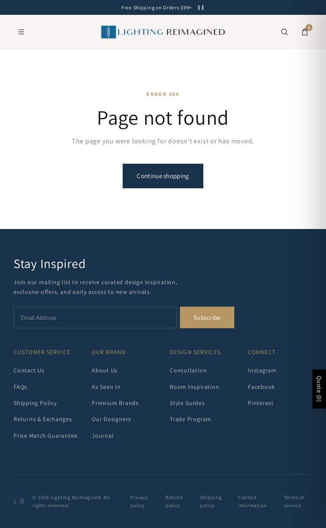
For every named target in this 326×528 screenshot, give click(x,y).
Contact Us (29, 370)
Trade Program (190, 419)
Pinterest (261, 403)
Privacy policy (139, 501)
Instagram (262, 370)
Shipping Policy (35, 403)
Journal (103, 435)
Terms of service (294, 501)
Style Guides (187, 403)
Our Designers (111, 419)
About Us (105, 370)
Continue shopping (163, 176)
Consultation (188, 370)
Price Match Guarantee (45, 435)
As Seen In (106, 387)
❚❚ (201, 7)
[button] (284, 31)
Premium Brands (115, 403)
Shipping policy (211, 501)
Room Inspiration (194, 387)
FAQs (20, 387)
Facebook (261, 387)
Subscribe (207, 317)
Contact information (252, 501)
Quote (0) (319, 389)
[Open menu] (21, 31)
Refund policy (174, 501)
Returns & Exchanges (43, 419)
